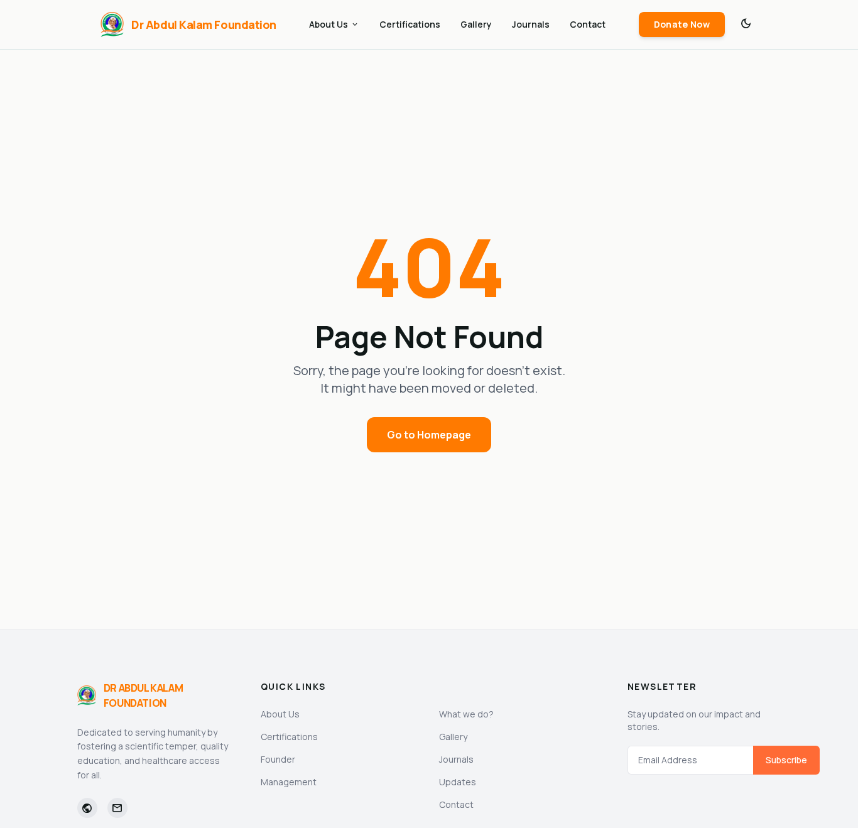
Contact (587, 24)
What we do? (466, 714)
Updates (457, 782)
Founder (278, 759)
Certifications (409, 24)
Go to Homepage (429, 435)
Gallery (476, 24)
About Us (334, 24)
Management (289, 782)
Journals (531, 24)
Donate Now (682, 24)
